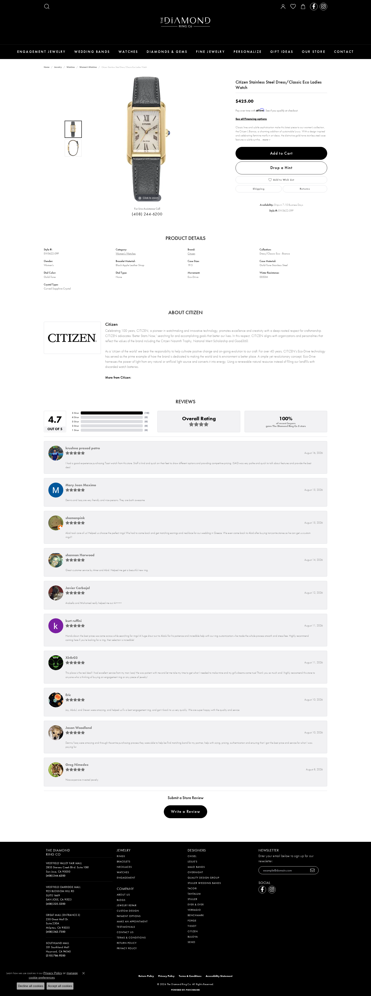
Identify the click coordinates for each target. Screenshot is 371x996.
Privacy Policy (127, 948)
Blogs (121, 900)
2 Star (75, 426)
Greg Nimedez (76, 764)
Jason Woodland (78, 727)
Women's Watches (88, 67)
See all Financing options (251, 119)
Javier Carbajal (77, 588)
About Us (123, 894)
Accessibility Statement (219, 976)
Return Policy (126, 943)
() (146, 413)
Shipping (258, 188)
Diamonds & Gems (167, 51)
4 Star (75, 417)
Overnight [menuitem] (195, 872)
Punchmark (193, 989)
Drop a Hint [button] (281, 167)
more (266, 139)
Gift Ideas (281, 51)
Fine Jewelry (210, 51)
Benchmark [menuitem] (196, 915)
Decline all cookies (30, 986)
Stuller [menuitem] (192, 899)
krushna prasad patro (82, 448)
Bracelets (123, 861)
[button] (47, 6)
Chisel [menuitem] (192, 856)
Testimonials (126, 927)
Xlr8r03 (71, 657)
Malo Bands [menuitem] (196, 867)
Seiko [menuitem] (191, 942)
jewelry (58, 67)
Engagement (126, 877)
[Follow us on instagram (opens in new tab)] (323, 6)
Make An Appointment (132, 921)
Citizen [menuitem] (193, 931)
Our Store (313, 51)
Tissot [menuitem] (192, 926)
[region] (148, 138)
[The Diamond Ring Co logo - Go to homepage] (185, 22)
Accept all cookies (60, 986)
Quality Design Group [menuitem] (203, 877)
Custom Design (128, 910)
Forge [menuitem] (192, 920)
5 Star (75, 413)
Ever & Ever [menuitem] (196, 904)
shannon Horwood (79, 555)
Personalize (248, 51)
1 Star (75, 430)
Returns (305, 188)
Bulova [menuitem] (193, 936)
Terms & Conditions (131, 937)
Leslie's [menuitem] (192, 861)
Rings (121, 856)
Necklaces (124, 867)
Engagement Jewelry (41, 51)
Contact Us (125, 932)
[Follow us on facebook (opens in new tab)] (314, 6)
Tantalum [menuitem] (194, 893)
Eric (68, 695)
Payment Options (129, 916)
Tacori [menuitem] (192, 888)
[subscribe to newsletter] (312, 870)
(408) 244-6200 (147, 214)
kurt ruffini (73, 620)
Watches (128, 51)
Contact (344, 51)
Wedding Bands (92, 51)
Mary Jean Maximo (80, 485)
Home (46, 67)
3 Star (75, 421)
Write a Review (185, 811)
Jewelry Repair (127, 905)
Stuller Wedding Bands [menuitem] (204, 883)
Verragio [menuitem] (194, 910)
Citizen (191, 253)
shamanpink (75, 518)
